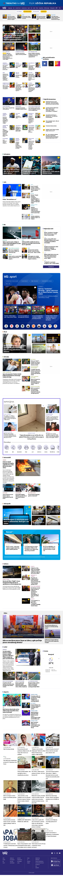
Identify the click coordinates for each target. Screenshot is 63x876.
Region (9, 14)
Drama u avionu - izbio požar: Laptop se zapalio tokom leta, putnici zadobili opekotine (12, 548)
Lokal (18, 862)
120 (44, 126)
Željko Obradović (34, 281)
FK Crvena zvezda (27, 11)
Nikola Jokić (8, 283)
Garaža (4, 460)
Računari (6, 517)
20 (28, 566)
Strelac (59, 452)
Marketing (37, 858)
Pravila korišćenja (39, 861)
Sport (4, 859)
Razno (32, 193)
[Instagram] (57, 63)
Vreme (46, 651)
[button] (43, 658)
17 (25, 26)
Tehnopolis (26, 167)
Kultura (30, 72)
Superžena (12, 862)
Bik (13, 452)
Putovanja (5, 138)
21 (26, 98)
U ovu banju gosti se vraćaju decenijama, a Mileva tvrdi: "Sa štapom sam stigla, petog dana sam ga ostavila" (31, 548)
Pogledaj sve (51, 266)
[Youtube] (59, 853)
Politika (53, 14)
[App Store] (55, 865)
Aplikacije (37, 864)
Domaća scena (34, 694)
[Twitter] (51, 63)
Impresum (37, 859)
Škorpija (52, 452)
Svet (23, 14)
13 (13, 672)
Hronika (5, 649)
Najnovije (10, 8)
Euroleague (18, 106)
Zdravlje (47, 622)
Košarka (41, 286)
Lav (33, 452)
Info (4, 72)
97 (43, 129)
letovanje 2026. (36, 11)
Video (28, 858)
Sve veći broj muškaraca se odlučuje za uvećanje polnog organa (51, 627)
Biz (3, 861)
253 (44, 108)
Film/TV (32, 566)
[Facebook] (44, 63)
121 (44, 121)
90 (43, 134)
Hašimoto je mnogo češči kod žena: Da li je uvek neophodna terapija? (52, 641)
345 (44, 102)
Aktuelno (33, 359)
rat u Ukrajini (19, 11)
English (28, 861)
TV (27, 859)
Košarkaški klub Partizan (47, 281)
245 (44, 115)
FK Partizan (43, 11)
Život (5, 637)
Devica (39, 452)
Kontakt (37, 867)
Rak (26, 452)
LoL (3, 707)
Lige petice (18, 125)
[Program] (31, 3)
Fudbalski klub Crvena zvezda (12, 281)
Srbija (10, 254)
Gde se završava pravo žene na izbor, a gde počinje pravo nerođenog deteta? (22, 641)
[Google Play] (55, 861)
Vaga (45, 452)
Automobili (45, 167)
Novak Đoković (25, 281)
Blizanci (19, 452)
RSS (36, 866)
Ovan (6, 452)
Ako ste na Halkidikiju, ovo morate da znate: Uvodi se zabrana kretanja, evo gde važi (49, 548)
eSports (19, 858)
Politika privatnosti (39, 862)
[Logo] (4, 8)
